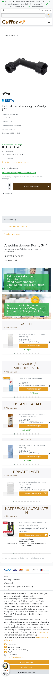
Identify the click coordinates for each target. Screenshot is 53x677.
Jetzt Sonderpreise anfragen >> (15, 162)
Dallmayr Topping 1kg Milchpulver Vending (32, 446)
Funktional (12, 655)
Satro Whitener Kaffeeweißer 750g (32, 378)
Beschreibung (10, 220)
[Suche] (48, 15)
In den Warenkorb (31, 187)
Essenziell (12, 644)
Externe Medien (14, 647)
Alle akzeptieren (26, 662)
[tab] (26, 219)
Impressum (43, 632)
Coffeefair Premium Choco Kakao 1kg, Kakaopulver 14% (32, 416)
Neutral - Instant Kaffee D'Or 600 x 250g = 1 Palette (32, 483)
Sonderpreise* (37, 7)
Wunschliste (9, 194)
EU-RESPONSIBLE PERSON (15, 227)
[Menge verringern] (9, 188)
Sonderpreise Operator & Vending (18, 586)
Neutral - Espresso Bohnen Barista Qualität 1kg (32, 335)
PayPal (11, 652)
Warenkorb (8, 583)
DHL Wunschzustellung (18, 649)
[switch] (5, 673)
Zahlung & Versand (12, 580)
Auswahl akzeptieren (26, 672)
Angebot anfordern (12, 234)
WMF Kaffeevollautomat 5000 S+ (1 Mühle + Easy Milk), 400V (32, 524)
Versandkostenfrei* (12, 168)
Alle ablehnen (26, 667)
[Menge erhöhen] (9, 185)
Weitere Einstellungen (13, 657)
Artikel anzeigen (34, 345)
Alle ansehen (11, 328)
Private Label (9, 590)
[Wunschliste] (39, 10)
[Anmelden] (4, 10)
